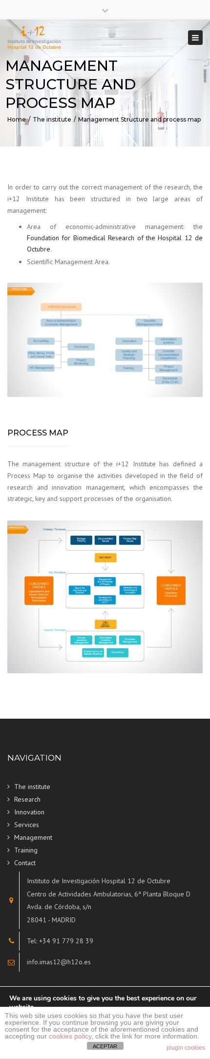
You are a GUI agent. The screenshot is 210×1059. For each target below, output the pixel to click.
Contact (25, 862)
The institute (52, 119)
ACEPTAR (105, 1046)
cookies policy (70, 1036)
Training (26, 850)
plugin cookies (186, 1047)
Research (27, 799)
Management (33, 837)
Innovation (29, 812)
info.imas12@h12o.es (59, 961)
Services (26, 824)
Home (16, 119)
